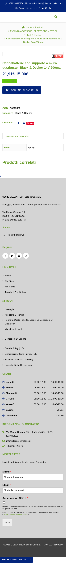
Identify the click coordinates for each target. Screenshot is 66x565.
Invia (7, 522)
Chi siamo (10, 281)
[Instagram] (26, 256)
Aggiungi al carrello (24, 90)
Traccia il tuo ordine (15, 292)
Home (29, 27)
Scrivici (6, 227)
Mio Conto (19, 8)
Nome (6, 471)
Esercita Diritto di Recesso (18, 365)
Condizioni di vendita (15, 339)
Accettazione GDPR (15, 498)
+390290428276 (16, 3)
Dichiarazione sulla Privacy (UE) (21, 354)
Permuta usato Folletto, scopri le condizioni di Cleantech (29, 322)
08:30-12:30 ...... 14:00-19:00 (49, 382)
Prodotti (39, 27)
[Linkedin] (12, 256)
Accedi (33, 8)
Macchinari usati (13, 329)
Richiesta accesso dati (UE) (19, 359)
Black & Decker (33, 35)
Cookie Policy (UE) (14, 348)
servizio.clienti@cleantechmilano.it (45, 3)
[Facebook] (5, 256)
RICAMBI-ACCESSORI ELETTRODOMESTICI (33, 31)
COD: (5, 108)
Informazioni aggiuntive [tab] (17, 136)
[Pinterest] (19, 256)
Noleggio (9, 309)
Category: (7, 113)
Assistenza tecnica (14, 315)
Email (6, 485)
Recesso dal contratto (16, 559)
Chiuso (60, 410)
